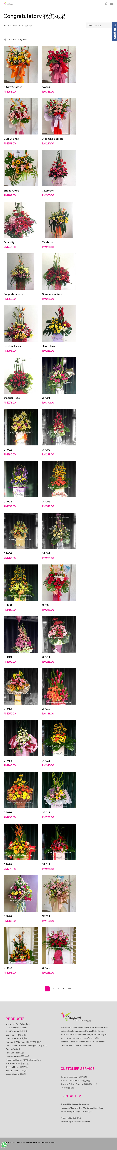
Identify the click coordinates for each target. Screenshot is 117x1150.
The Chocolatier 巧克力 (16, 1070)
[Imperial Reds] (21, 375)
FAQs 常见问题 (67, 1087)
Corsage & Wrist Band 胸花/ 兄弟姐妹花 (23, 1042)
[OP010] (21, 634)
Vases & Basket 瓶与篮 (16, 1074)
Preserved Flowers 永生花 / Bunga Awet (24, 1060)
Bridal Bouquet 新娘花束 (16, 1031)
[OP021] (59, 893)
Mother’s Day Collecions (16, 1027)
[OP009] (59, 582)
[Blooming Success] (59, 116)
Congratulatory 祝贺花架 (17, 1038)
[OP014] (21, 738)
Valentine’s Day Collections (18, 1024)
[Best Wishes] (21, 116)
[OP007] (59, 531)
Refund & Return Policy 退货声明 (75, 1080)
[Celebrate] (59, 168)
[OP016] (21, 790)
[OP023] (59, 945)
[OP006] (21, 531)
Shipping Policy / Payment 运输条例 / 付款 (79, 1084)
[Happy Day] (59, 323)
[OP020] (21, 893)
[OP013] (59, 686)
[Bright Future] (21, 168)
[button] (111, 3)
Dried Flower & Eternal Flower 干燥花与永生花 (26, 1045)
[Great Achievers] (21, 323)
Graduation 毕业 (13, 1049)
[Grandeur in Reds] (59, 271)
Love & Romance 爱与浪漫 (17, 1056)
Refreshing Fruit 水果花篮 (17, 1063)
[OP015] (59, 738)
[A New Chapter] (21, 64)
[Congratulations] (21, 271)
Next (69, 989)
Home (6, 25)
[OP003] (59, 427)
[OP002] (21, 427)
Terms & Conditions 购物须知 (74, 1077)
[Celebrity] (21, 220)
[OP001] (59, 375)
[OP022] (21, 945)
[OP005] (59, 479)
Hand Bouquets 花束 (15, 1052)
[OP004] (21, 479)
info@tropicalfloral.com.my (78, 1121)
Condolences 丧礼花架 (16, 1035)
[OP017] (59, 790)
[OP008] (21, 582)
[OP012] (21, 686)
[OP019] (59, 842)
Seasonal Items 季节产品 (17, 1067)
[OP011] (59, 634)
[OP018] (21, 842)
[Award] (59, 64)
